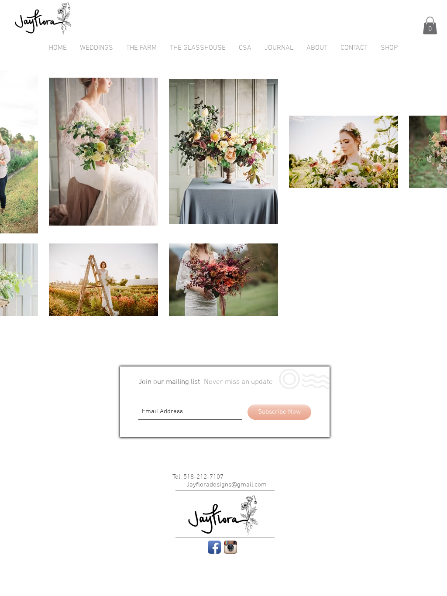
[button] (430, 25)
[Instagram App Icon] (230, 547)
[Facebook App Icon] (214, 547)
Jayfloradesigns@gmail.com (226, 485)
